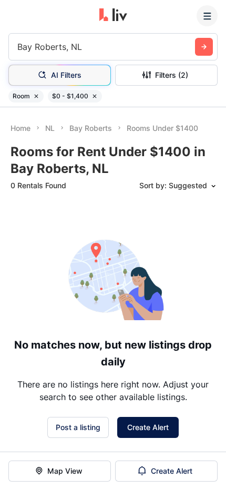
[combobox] (18, 47)
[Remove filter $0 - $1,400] (94, 96)
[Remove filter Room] (36, 96)
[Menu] (207, 15)
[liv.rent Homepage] (113, 15)
